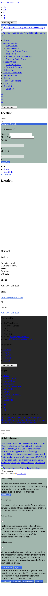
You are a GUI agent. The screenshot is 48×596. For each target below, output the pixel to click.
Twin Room (11, 53)
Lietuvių (38, 446)
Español (7, 355)
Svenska (5, 462)
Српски (12, 462)
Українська (28, 457)
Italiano (6, 360)
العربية (17, 446)
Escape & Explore (14, 67)
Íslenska (35, 454)
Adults (4, 140)
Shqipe (19, 462)
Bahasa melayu (29, 448)
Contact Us (8, 83)
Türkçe (15, 457)
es (4, 12)
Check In (5, 134)
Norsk (42, 454)
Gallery (6, 78)
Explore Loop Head (12, 80)
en (4, 9)
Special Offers (10, 62)
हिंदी (30, 451)
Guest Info (8, 86)
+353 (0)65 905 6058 (10, 2)
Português (6, 460)
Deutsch (7, 349)
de (4, 7)
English (6, 352)
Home (6, 40)
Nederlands (6, 457)
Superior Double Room (16, 51)
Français (7, 357)
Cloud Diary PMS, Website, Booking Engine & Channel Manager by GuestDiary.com (21, 418)
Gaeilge (30, 446)
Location (10, 89)
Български (6, 451)
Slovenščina (28, 462)
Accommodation (11, 43)
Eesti (12, 446)
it (4, 17)
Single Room (11, 45)
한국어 (44, 457)
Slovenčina (40, 462)
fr (4, 15)
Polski (14, 460)
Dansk (43, 443)
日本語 (37, 457)
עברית (28, 454)
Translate (21, 473)
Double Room (12, 48)
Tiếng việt (22, 460)
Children (5, 150)
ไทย (21, 457)
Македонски (15, 448)
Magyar (35, 451)
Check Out (5, 137)
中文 (3, 465)
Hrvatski (5, 454)
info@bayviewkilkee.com (12, 297)
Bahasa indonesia (17, 454)
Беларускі (16, 451)
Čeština (24, 451)
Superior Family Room (16, 59)
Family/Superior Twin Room (19, 56)
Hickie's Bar (8, 70)
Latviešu (5, 448)
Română (39, 460)
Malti (38, 448)
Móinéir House (10, 75)
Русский (31, 460)
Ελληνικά (5, 446)
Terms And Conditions (25, 422)
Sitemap (41, 420)
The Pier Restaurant (12, 72)
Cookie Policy (7, 422)
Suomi (24, 446)
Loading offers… (13, 64)
